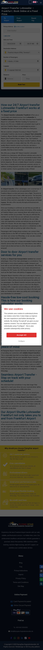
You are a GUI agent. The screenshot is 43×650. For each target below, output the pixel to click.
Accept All (21, 335)
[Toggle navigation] (41, 3)
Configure (21, 341)
